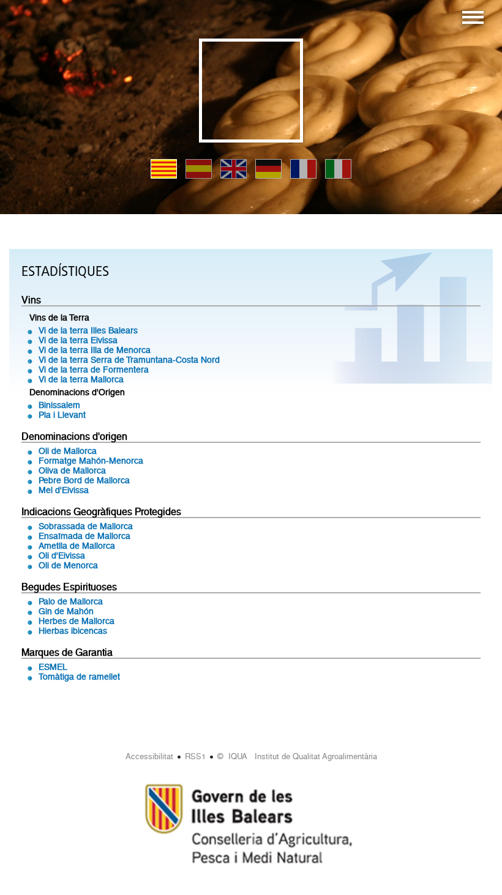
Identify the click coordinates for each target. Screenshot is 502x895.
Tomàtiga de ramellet (79, 676)
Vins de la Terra (59, 317)
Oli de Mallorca (68, 451)
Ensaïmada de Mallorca (84, 536)
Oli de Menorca (68, 565)
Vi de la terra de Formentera (94, 369)
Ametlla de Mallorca (77, 546)
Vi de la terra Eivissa (78, 340)
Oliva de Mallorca (72, 470)
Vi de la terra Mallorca (81, 379)
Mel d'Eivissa (64, 490)
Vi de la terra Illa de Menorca (95, 350)
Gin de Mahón (66, 611)
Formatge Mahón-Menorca (91, 461)
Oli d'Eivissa (62, 555)
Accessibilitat (149, 756)
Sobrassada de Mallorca (86, 526)
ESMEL (53, 667)
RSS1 (195, 756)
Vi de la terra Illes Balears (88, 330)
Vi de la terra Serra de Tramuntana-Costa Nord (129, 360)
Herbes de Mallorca (76, 621)
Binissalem (59, 405)
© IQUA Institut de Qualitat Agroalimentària (297, 756)
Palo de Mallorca (71, 601)
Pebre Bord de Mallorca (84, 480)
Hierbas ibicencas (73, 631)
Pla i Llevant (62, 415)
